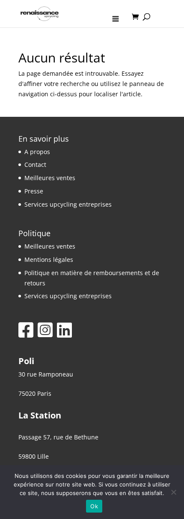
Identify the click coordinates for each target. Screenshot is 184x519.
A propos (37, 152)
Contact (35, 164)
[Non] (173, 492)
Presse (33, 191)
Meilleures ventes (49, 178)
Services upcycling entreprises (68, 204)
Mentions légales (48, 259)
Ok (94, 506)
